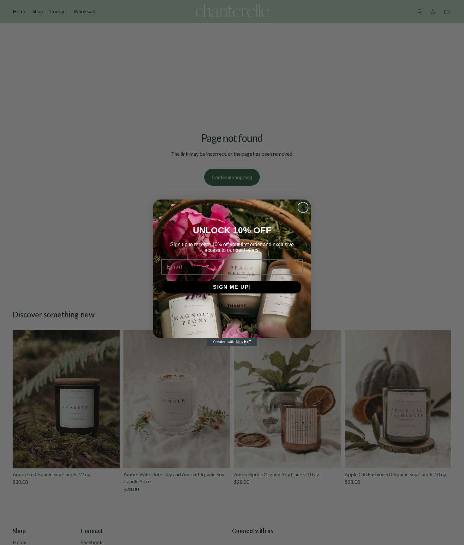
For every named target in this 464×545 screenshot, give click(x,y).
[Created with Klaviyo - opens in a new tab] (232, 342)
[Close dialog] (303, 207)
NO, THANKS (232, 306)
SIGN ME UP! (232, 287)
